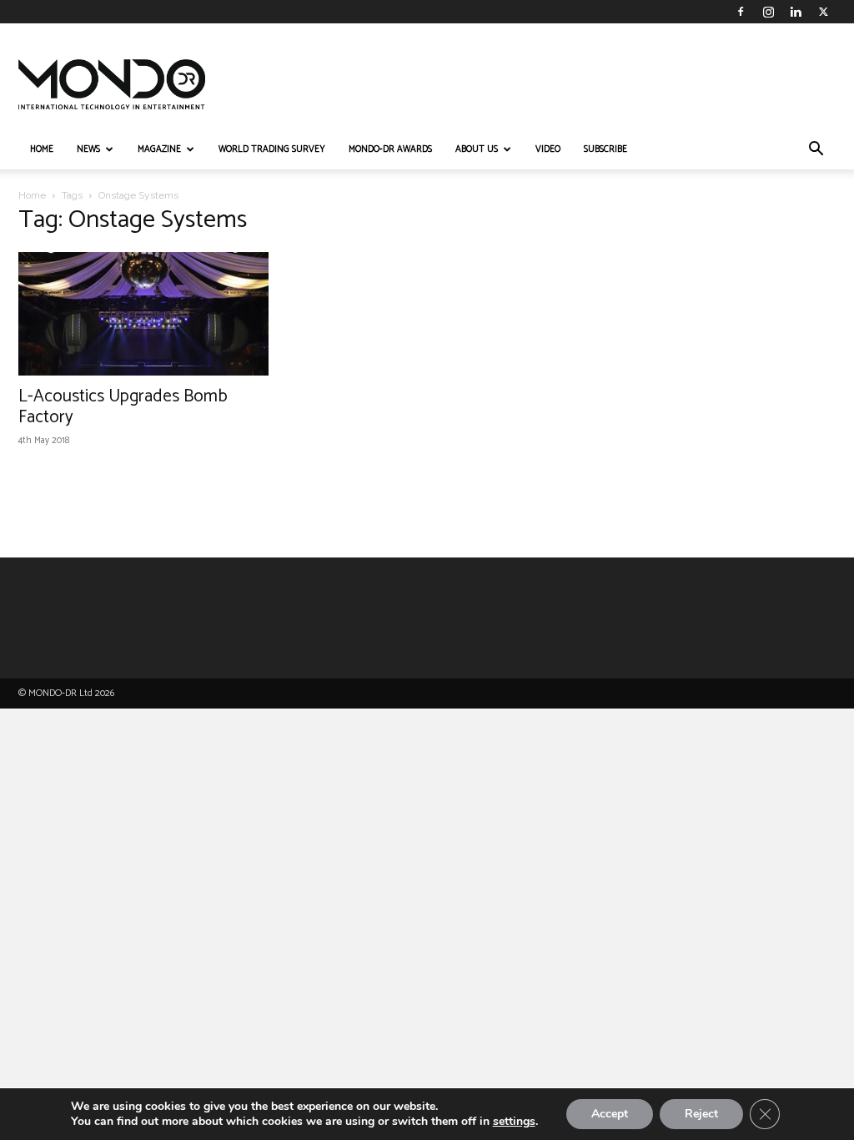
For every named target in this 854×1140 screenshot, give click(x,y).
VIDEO (547, 149)
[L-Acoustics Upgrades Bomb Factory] (143, 314)
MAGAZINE (159, 149)
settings (514, 1121)
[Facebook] (740, 11)
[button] (816, 151)
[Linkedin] (795, 11)
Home (32, 195)
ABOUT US (476, 149)
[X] (823, 11)
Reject (701, 1114)
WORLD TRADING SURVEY (272, 149)
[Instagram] (768, 11)
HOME (41, 149)
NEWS (88, 149)
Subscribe (605, 149)
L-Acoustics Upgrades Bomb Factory (123, 406)
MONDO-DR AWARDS (390, 149)
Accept (609, 1114)
